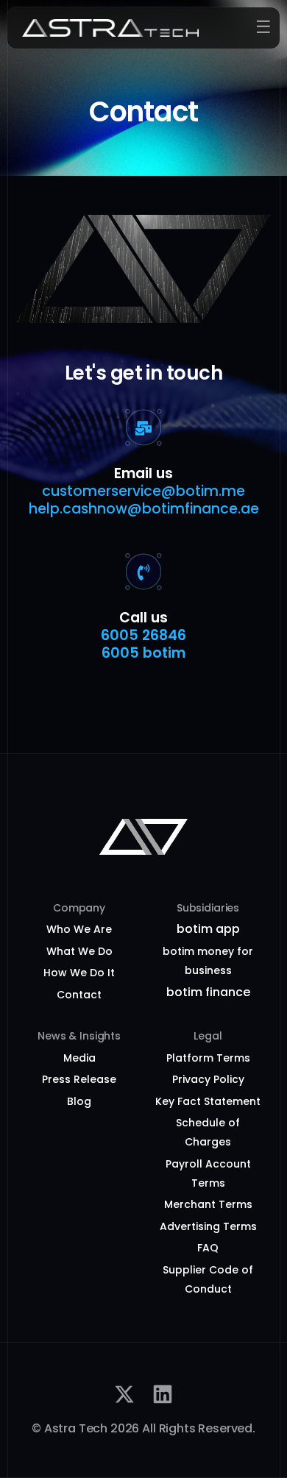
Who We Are (79, 929)
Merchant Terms (208, 1204)
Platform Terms (208, 1058)
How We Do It (79, 972)
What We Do (79, 951)
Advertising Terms (208, 1226)
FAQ (208, 1247)
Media (79, 1058)
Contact (79, 994)
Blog (79, 1101)
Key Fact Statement (208, 1101)
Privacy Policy (208, 1079)
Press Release (79, 1079)
